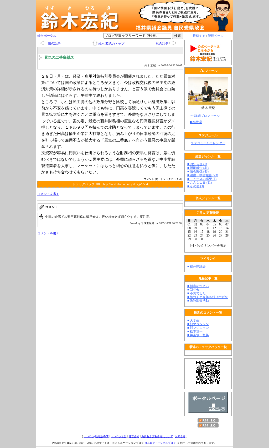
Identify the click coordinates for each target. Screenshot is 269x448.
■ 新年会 (193, 289)
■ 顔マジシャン (198, 324)
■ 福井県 (196, 122)
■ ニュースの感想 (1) (201, 179)
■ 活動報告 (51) (198, 168)
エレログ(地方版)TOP (96, 436)
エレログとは (119, 436)
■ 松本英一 (195, 331)
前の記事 (54, 43)
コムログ (149, 442)
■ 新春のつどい (198, 286)
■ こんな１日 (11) (199, 182)
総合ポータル (46, 36)
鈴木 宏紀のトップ (111, 44)
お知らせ (180, 436)
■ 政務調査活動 (198, 301)
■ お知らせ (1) (197, 164)
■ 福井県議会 (196, 266)
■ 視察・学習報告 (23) (202, 175)
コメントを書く (48, 194)
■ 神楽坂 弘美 (198, 335)
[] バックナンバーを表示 (208, 245)
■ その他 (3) (195, 186)
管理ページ (216, 36)
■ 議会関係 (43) (198, 171)
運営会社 (134, 436)
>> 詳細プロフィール (205, 116)
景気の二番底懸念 (59, 57)
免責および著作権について (157, 436)
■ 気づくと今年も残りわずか (207, 297)
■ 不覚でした (196, 293)
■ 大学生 (193, 320)
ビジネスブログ (166, 442)
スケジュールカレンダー (208, 143)
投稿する (199, 36)
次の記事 (162, 43)
